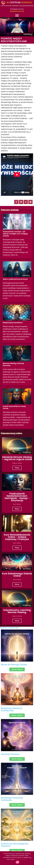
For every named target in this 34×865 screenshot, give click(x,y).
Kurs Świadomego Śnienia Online (17, 574)
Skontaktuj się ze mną (17, 11)
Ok (17, 862)
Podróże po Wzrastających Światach (14, 844)
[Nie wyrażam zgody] (31, 858)
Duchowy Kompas (10, 754)
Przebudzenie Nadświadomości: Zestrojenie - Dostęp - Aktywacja (17, 497)
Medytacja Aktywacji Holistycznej (11, 709)
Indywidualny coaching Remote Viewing (17, 611)
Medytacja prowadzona (13, 322)
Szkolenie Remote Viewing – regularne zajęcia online (17, 458)
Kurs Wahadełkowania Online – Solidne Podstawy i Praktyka (17, 537)
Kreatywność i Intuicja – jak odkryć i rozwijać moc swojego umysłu (15, 233)
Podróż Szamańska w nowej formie (14, 407)
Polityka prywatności (21, 859)
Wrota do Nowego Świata (14, 664)
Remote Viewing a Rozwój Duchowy (13, 364)
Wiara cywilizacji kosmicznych (15, 279)
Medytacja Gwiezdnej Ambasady (12, 798)
